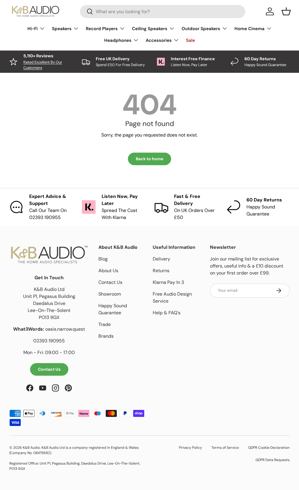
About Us (108, 271)
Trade (104, 324)
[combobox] (162, 11)
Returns (161, 271)
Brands (106, 336)
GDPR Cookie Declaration (269, 447)
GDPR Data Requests (272, 460)
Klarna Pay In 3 (168, 282)
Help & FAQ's (166, 313)
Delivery (161, 259)
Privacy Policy (190, 447)
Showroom (109, 294)
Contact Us (49, 369)
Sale (190, 40)
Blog (103, 259)
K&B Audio (31, 447)
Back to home (149, 158)
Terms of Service (225, 447)
